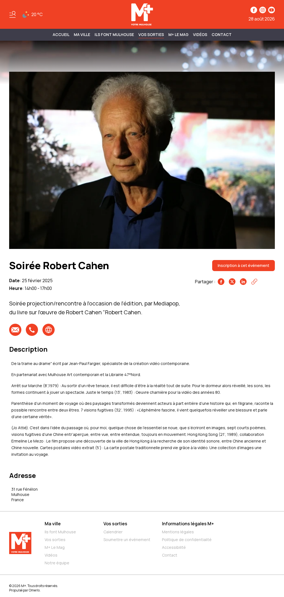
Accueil (61, 34)
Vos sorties (151, 34)
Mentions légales (178, 531)
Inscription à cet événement (243, 265)
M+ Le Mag (178, 34)
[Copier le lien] (254, 281)
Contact (222, 34)
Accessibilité (174, 547)
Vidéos (200, 34)
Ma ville (53, 524)
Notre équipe (57, 562)
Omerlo (34, 590)
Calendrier (113, 531)
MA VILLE (82, 34)
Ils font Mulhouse (60, 531)
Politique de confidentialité (187, 539)
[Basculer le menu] (12, 14)
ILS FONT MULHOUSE (114, 34)
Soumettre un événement (126, 539)
